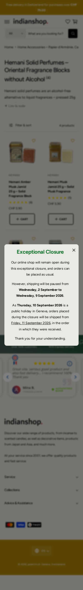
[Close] (73, 250)
